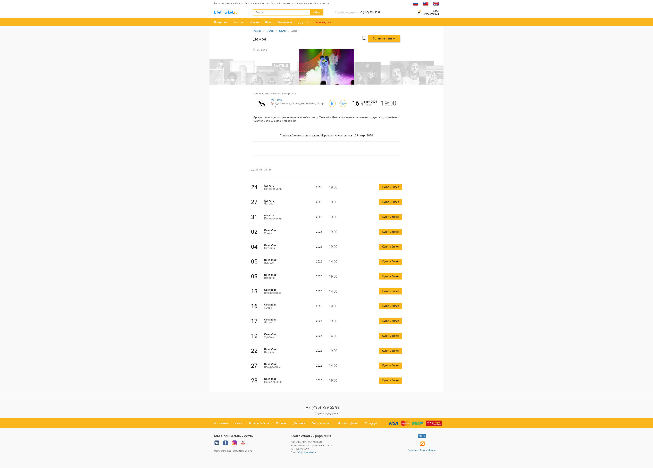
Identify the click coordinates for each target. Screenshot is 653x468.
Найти (317, 12)
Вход (436, 11)
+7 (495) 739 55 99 (323, 407)
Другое (303, 22)
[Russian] (415, 3)
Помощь (281, 423)
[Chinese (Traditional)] (426, 3)
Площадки (371, 423)
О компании (221, 423)
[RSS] (422, 445)
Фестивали (285, 22)
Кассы (238, 423)
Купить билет (390, 187)
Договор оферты (348, 423)
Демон (294, 31)
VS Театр (276, 99)
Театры (239, 22)
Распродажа (322, 22)
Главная (257, 31)
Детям (254, 22)
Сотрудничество (321, 423)
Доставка (299, 423)
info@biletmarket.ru (306, 452)
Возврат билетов (259, 423)
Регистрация (431, 14)
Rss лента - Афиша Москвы (422, 450)
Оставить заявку (384, 38)
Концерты (220, 22)
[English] (436, 3)
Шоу (268, 22)
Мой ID (422, 436)
